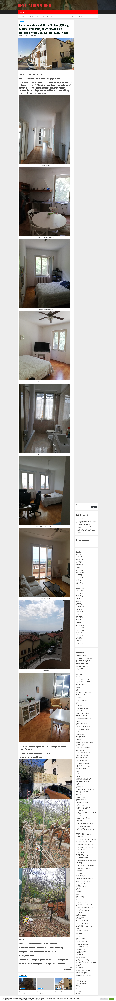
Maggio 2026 (79, 559)
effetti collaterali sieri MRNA (83, 767)
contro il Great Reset (81, 723)
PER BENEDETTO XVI (81, 902)
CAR (77, 704)
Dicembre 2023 (80, 606)
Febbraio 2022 (79, 642)
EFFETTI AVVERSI (80, 765)
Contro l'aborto (80, 725)
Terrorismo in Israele (81, 969)
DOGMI (78, 759)
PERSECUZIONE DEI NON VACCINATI (85, 907)
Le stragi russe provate (82, 867)
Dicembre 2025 (80, 567)
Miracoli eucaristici (81, 886)
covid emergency (80, 733)
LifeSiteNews (79, 870)
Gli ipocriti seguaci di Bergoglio (84, 788)
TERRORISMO (79, 967)
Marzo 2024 (79, 601)
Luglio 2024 (79, 595)
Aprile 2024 (79, 600)
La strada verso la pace (82, 857)
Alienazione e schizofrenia (82, 662)
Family (77, 784)
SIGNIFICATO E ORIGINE (82, 959)
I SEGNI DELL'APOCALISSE (82, 805)
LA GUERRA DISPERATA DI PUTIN (84, 841)
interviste (78, 815)
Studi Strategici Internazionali (83, 961)
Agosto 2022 (79, 632)
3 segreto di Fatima (81, 655)
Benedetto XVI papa (81, 694)
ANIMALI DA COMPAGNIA (82, 666)
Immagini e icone (80, 810)
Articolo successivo (67, 968)
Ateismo (78, 687)
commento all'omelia (81, 715)
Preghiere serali (80, 917)
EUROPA (78, 775)
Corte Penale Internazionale (83, 729)
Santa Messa (79, 954)
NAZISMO (78, 891)
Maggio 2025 (79, 579)
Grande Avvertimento (81, 792)
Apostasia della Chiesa (81, 678)
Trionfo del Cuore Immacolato (83, 975)
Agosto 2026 (79, 554)
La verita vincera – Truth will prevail (85, 864)
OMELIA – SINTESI (80, 896)
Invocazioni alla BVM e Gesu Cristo (85, 825)
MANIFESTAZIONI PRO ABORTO (84, 881)
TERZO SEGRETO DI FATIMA (83, 970)
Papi (77, 899)
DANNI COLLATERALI (81, 737)
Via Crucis (78, 990)
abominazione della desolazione (84, 658)
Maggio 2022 (79, 637)
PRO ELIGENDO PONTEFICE (83, 920)
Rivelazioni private (80, 949)
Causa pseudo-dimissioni (82, 708)
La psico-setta (79, 854)
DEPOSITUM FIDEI (80, 744)
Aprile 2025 (79, 580)
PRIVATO (78, 919)
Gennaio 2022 (79, 643)
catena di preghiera (81, 707)
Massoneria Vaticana (81, 883)
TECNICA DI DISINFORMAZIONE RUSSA (86, 962)
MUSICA (78, 888)
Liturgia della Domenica (82, 873)
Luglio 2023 (79, 614)
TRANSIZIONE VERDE (81, 972)
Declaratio (78, 739)
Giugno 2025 (79, 577)
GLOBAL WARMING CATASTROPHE (85, 789)
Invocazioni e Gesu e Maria (83, 826)
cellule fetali (79, 710)
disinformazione (80, 750)
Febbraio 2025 (79, 584)
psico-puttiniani (80, 931)
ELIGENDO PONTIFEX (81, 768)
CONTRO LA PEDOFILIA (82, 728)
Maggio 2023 (79, 618)
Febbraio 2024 (79, 603)
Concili (77, 716)
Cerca (77, 504)
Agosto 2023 (79, 613)
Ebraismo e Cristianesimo (82, 763)
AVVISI (77, 691)
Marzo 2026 (79, 563)
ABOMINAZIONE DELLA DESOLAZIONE (86, 657)
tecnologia (78, 964)
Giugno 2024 (79, 597)
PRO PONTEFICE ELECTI (82, 923)
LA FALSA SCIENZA (81, 838)
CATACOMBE (79, 705)
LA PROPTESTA (80, 852)
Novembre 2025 (80, 569)
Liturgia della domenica (82, 872)
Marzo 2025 (79, 582)
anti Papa (78, 670)
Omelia (78, 893)
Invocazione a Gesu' (81, 822)
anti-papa (78, 671)
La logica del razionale (81, 843)
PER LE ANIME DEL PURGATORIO (84, 904)
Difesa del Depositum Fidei (83, 747)
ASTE (77, 686)
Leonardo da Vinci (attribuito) (83, 868)
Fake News (79, 776)
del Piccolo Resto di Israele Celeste (84, 742)
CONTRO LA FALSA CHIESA (83, 726)
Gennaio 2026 (79, 566)
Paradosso (79, 901)
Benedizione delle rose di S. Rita (84, 695)
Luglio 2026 (79, 556)
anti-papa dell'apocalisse (82, 673)
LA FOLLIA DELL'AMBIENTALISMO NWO (86, 839)
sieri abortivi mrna (80, 957)
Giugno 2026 (79, 558)
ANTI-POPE (79, 674)
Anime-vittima (79, 668)
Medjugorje (79, 885)
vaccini (77, 985)
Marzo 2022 (79, 640)
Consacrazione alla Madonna (83, 718)
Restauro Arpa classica (45, 984)
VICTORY (78, 991)
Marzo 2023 (79, 621)
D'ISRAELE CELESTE (81, 736)
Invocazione (79, 820)
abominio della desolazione (83, 660)
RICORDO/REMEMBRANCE (82, 944)
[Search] (96, 12)
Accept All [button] (112, 998)
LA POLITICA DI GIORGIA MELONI (84, 851)
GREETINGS (79, 796)
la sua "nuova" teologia (82, 859)
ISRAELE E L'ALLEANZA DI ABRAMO (85, 830)
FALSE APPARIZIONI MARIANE (83, 778)
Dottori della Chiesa (81, 762)
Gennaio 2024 (79, 605)
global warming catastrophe (83, 791)
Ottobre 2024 (79, 590)
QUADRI (78, 936)
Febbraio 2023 (79, 622)
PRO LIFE (78, 922)
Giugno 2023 (79, 616)
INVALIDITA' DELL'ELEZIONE (83, 818)
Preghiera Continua (81, 914)
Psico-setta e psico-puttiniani (83, 935)
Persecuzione (79, 906)
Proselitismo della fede (82, 930)
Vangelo (78, 986)
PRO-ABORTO (79, 925)
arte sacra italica (80, 684)
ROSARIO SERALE (80, 953)
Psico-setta (79, 933)
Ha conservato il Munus (82, 802)
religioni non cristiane (81, 941)
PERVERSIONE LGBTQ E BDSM (83, 910)
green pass (79, 794)
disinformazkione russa (82, 757)
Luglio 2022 (79, 634)
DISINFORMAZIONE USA (82, 755)
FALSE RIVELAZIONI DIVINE (83, 780)
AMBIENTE (79, 665)
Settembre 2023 (80, 611)
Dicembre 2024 (80, 587)
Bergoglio (78, 697)
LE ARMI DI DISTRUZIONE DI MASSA (85, 865)
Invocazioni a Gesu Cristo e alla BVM (85, 823)
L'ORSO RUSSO (80, 833)
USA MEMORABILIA (81, 983)
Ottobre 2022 (79, 629)
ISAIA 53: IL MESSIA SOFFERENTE (84, 529)
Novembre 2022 (80, 627)
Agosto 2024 (79, 593)
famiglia (78, 783)
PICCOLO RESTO (80, 912)
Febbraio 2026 (79, 564)
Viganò (78, 993)
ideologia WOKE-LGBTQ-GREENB (84, 807)
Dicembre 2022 (80, 626)
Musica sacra (79, 889)
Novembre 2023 (80, 608)
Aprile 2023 (79, 619)
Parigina (27, 984)
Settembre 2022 (80, 630)
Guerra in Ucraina (80, 801)
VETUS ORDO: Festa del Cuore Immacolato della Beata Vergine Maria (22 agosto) (85, 526)
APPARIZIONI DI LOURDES (82, 679)
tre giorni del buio (80, 974)
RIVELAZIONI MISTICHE (82, 948)
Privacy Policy (21, 12)
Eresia (77, 770)
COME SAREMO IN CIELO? (82, 713)
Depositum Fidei (80, 746)
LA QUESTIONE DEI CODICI (83, 856)
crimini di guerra (80, 734)
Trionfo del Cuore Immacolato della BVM (86, 977)
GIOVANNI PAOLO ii (81, 786)
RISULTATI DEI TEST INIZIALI (83, 946)
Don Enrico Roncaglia (81, 760)
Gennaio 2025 (79, 585)
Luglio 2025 (79, 575)
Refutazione (79, 940)
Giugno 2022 (79, 635)
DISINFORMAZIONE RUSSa (83, 752)
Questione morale (80, 938)
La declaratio (79, 836)
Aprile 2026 (79, 561)
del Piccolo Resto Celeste (82, 741)
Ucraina (78, 978)
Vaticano (78, 988)
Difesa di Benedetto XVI (82, 749)
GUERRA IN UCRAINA (81, 799)
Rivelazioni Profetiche (81, 951)
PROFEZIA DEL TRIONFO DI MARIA (85, 927)
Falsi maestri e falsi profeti (82, 781)
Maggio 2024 (79, 598)
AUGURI (78, 689)
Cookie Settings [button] (104, 998)
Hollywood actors (80, 804)
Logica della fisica (80, 875)
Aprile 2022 (79, 639)
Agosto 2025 (79, 574)
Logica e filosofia (80, 877)
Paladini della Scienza (81, 898)
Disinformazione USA (81, 754)
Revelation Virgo (34, 5)
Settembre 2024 (80, 592)
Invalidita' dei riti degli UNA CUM (84, 817)
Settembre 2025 (80, 572)
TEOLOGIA (78, 965)
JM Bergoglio (79, 831)
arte (77, 683)
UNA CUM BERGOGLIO (82, 982)
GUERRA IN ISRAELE (81, 797)
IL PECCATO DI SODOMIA (82, 809)
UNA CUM (78, 980)
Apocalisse (78, 676)
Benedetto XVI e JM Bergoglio (83, 692)
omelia (78, 894)
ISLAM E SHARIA (80, 828)
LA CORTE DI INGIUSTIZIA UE (83, 834)
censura (78, 712)
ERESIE (78, 773)
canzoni (78, 702)
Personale (21, 21)
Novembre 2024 (80, 588)
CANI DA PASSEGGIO (81, 700)
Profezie (78, 928)
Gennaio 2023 (79, 624)
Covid (77, 731)
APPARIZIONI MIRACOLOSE (83, 681)
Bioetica (78, 699)
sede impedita (79, 956)
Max (21, 35)
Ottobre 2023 (79, 609)
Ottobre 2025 (79, 571)
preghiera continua (81, 915)
